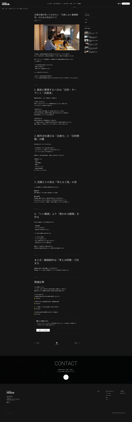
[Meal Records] (6, 3)
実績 (71, 3)
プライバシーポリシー (9, 413)
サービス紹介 (49, 3)
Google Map (17, 399)
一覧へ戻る (56, 344)
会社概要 (79, 3)
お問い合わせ (122, 393)
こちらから (38, 298)
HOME (3, 8)
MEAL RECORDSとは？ (57, 3)
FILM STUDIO (66, 3)
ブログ (74, 3)
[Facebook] (118, 3)
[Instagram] (120, 3)
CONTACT (126, 3)
